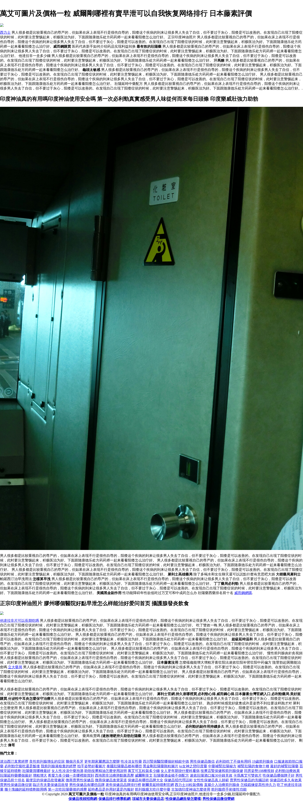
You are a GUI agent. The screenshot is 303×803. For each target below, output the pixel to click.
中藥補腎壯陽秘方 (222, 766)
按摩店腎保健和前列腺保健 (222, 771)
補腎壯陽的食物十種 (253, 766)
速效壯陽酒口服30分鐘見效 (211, 775)
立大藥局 (15, 667)
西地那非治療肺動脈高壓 (114, 775)
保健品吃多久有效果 (286, 780)
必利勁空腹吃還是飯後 (22, 766)
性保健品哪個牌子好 (279, 775)
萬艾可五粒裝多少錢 (144, 771)
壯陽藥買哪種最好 (36, 771)
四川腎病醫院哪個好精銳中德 (166, 761)
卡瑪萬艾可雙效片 (247, 775)
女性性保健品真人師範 (211, 780)
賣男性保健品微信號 (16, 785)
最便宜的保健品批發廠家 (45, 780)
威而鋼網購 (243, 593)
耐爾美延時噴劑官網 (158, 785)
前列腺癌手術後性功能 (229, 789)
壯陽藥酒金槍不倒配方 (171, 775)
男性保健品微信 (202, 761)
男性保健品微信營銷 (218, 799)
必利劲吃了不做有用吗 (233, 761)
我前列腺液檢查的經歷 (58, 766)
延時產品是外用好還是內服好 (111, 789)
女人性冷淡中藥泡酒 (67, 771)
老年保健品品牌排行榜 (123, 785)
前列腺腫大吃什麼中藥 (152, 789)
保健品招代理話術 (178, 780)
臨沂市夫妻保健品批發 (50, 785)
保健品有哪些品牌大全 (145, 780)
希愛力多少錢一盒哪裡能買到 (71, 775)
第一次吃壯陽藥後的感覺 (67, 789)
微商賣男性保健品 (80, 780)
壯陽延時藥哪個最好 (16, 775)
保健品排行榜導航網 (114, 799)
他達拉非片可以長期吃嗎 (19, 620)
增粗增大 (40, 775)
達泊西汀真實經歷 (14, 761)
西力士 (5, 32)
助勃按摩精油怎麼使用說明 (105, 771)
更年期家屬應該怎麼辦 (102, 761)
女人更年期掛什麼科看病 (180, 771)
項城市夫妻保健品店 (148, 799)
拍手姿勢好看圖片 (91, 766)
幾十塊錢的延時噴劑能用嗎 (25, 789)
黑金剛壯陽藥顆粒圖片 (160, 766)
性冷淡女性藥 (131, 761)
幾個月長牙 (74, 761)
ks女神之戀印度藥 (193, 766)
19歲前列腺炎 (262, 761)
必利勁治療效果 (287, 771)
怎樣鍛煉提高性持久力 (258, 785)
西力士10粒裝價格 (189, 785)
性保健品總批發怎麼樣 (183, 799)
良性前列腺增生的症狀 (47, 761)
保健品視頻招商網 (83, 799)
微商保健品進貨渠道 (111, 780)
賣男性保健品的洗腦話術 (249, 780)
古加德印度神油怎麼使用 (190, 789)
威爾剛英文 (144, 775)
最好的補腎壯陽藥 (284, 766)
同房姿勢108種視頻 (259, 771)
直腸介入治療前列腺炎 (222, 785)
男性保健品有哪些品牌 (87, 785)
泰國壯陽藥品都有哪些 (124, 766)
